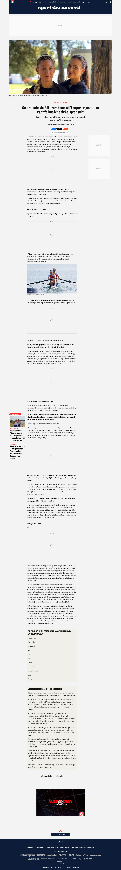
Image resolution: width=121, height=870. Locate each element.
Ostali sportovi (74, 2)
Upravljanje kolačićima (60, 851)
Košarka (61, 2)
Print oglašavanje (89, 847)
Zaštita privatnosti (65, 847)
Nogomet (37, 2)
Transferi (52, 2)
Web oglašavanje (77, 847)
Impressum (30, 847)
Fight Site (86, 2)
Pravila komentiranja (52, 847)
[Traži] (110, 2)
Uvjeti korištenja (39, 847)
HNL (44, 2)
